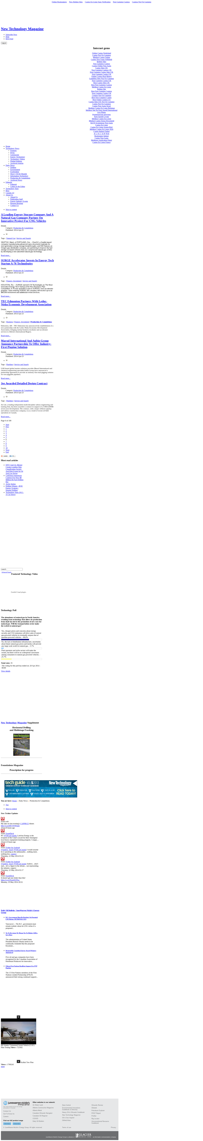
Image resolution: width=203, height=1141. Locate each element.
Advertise (7, 1124)
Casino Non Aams (101, 138)
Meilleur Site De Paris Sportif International (101, 110)
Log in (4, 43)
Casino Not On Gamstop (101, 55)
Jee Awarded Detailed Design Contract (24, 383)
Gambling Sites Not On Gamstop (101, 79)
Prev (7, 427)
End (7, 452)
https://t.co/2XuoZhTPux (10, 880)
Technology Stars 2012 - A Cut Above (15, 493)
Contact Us (7, 1111)
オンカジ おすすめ (101, 134)
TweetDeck (9, 833)
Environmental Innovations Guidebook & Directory (71, 1108)
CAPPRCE (24, 824)
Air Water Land (38, 1105)
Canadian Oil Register (40, 1116)
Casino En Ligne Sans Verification (98, 2)
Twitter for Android (12, 848)
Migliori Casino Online (101, 57)
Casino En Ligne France (101, 142)
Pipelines (9, 364)
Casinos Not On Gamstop (141, 2)
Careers (6, 1116)
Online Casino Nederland (101, 53)
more (3, 1067)
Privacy (113, 1127)
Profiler (94, 1116)
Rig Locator (95, 1119)
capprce (13, 854)
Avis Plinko (101, 112)
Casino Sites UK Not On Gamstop (101, 102)
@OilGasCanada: (10, 836)
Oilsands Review (97, 1105)
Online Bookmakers (59, 2)
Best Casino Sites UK (101, 83)
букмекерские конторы (101, 114)
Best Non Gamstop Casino (101, 98)
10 (7, 448)
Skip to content (11, 210)
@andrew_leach (7, 850)
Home (14, 801)
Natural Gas (10, 238)
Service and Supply (24, 238)
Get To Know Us (8, 1114)
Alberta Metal (37, 1110)
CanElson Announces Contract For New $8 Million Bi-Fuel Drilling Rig (14, 479)
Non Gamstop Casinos (121, 2)
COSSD (35, 1118)
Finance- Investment (13, 281)
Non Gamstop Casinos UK (102, 70)
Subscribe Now (11, 35)
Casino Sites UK (101, 68)
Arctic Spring (11, 484)
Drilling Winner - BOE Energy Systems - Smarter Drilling (14, 488)
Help (7, 37)
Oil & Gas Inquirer (68, 1118)
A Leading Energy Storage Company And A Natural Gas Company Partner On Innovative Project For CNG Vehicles (27, 217)
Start (7, 425)
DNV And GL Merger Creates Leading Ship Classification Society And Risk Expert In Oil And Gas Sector (14, 469)
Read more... (5, 255)
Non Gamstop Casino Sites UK (101, 72)
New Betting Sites (76, 2)
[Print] (7, 234)
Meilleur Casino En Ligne (101, 87)
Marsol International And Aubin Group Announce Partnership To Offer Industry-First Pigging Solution (26, 344)
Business (9, 322)
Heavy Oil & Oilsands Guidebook (73, 1112)
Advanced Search (6, 572)
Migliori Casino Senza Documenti (101, 121)
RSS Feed (9, 39)
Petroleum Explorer (98, 1110)
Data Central (66, 1105)
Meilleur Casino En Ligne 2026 (101, 129)
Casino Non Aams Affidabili (101, 60)
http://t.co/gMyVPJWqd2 (10, 826)
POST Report (96, 1113)
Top (7, 805)
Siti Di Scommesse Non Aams (101, 123)
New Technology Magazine (14, 722)
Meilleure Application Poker (101, 140)
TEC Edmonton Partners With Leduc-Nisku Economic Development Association (26, 303)
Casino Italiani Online (101, 131)
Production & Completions (23, 228)
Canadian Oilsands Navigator (42, 1113)
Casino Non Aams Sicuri (101, 106)
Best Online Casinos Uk (102, 100)
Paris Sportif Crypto (101, 117)
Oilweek (94, 1108)
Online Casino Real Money (101, 76)
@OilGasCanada (20, 850)
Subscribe (17, 1124)
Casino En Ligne (101, 125)
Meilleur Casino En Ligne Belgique (101, 108)
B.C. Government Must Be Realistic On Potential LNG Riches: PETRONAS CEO (22, 918)
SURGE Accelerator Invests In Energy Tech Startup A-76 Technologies (27, 262)
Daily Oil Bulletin (38, 1121)
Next (7, 450)
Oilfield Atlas (66, 1120)
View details (5, 671)
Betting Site (101, 89)
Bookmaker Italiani (101, 136)
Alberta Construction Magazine (43, 1108)
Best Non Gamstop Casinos (101, 85)
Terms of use (66, 1127)
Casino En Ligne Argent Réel (102, 127)
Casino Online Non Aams (101, 66)
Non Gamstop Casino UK (101, 74)
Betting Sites (101, 62)
